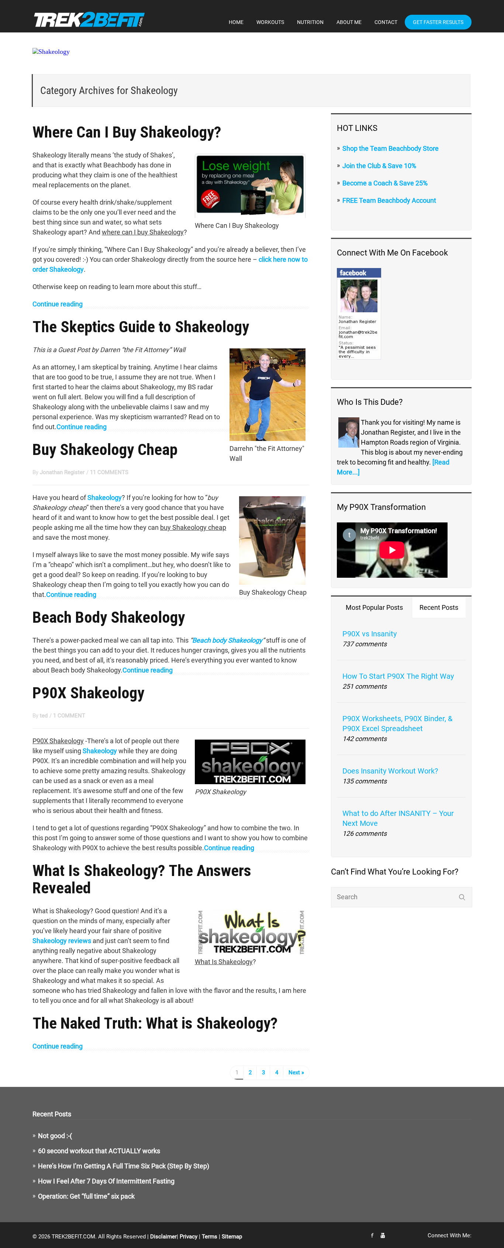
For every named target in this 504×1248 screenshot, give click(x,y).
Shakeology (104, 497)
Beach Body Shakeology (108, 617)
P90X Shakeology (88, 693)
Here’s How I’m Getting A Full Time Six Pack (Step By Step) (123, 1166)
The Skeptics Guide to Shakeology (140, 326)
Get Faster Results (438, 22)
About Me (349, 22)
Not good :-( (55, 1136)
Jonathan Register (62, 472)
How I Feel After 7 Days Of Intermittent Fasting (106, 1181)
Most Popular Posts (374, 607)
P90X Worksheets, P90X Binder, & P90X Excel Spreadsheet (397, 723)
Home (236, 22)
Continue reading (57, 304)
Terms (209, 1236)
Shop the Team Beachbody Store (390, 148)
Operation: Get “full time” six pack (86, 1196)
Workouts (270, 22)
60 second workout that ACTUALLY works (99, 1151)
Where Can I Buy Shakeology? (126, 132)
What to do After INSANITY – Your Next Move (398, 818)
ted (44, 715)
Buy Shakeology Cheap (104, 449)
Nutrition (310, 22)
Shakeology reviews (61, 941)
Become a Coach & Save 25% (385, 183)
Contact (385, 22)
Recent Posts (439, 607)
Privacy (188, 1236)
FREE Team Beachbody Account (389, 200)
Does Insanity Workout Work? (390, 770)
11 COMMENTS (109, 472)
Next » (296, 1072)
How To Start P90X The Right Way (398, 676)
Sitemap (232, 1236)
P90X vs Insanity (369, 633)
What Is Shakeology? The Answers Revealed (141, 879)
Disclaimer (163, 1236)
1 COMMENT (69, 715)
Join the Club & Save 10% (379, 166)
